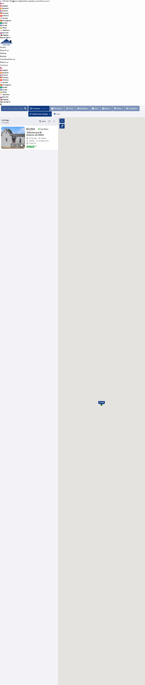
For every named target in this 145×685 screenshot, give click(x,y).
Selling (3, 53)
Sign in (8, 37)
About (3, 62)
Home (3, 47)
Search (3, 50)
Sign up (2, 37)
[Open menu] (1, 104)
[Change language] (2, 3)
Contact (4, 65)
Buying (3, 56)
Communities (6, 59)
